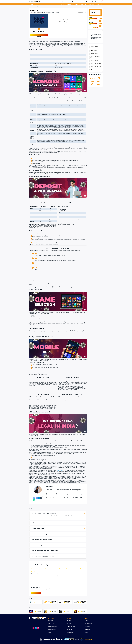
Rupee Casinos (50, 621)
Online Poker (64, 1)
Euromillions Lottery (70, 631)
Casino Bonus (62, 4)
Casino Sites (94, 1)
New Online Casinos (51, 624)
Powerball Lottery (69, 629)
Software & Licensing (94, 50)
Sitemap (86, 632)
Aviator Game (50, 634)
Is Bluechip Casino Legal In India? (96, 64)
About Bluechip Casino (94, 46)
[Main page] (34, 1)
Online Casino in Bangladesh (52, 626)
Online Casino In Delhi (51, 627)
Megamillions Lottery (70, 632)
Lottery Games (69, 623)
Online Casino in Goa (51, 631)
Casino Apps (72, 1)
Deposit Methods (91, 4)
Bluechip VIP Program (94, 60)
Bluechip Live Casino (94, 58)
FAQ (91, 69)
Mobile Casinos (83, 4)
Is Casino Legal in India (89, 631)
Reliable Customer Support (95, 67)
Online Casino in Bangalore (52, 629)
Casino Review (33, 6)
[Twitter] (39, 498)
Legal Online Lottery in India (71, 626)
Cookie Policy (87, 626)
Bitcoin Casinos (50, 620)
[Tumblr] (41, 498)
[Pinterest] (33, 628)
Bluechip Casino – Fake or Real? (96, 63)
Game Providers (99, 4)
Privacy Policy (87, 624)
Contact (86, 621)
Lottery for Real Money (70, 627)
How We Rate (87, 629)
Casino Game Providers (94, 54)
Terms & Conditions (88, 623)
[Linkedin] (37, 498)
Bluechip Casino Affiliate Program (96, 66)
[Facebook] (34, 498)
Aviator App (49, 632)
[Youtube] (38, 628)
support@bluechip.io (60, 470)
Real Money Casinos (51, 623)
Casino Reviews (79, 1)
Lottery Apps (69, 621)
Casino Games (69, 4)
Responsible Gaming (88, 627)
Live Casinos (77, 4)
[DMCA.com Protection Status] (88, 639)
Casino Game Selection (94, 53)
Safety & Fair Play (93, 61)
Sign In (95, 27)
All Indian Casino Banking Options (96, 51)
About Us (86, 620)
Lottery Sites (87, 1)
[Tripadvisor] (34, 500)
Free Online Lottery (70, 624)
